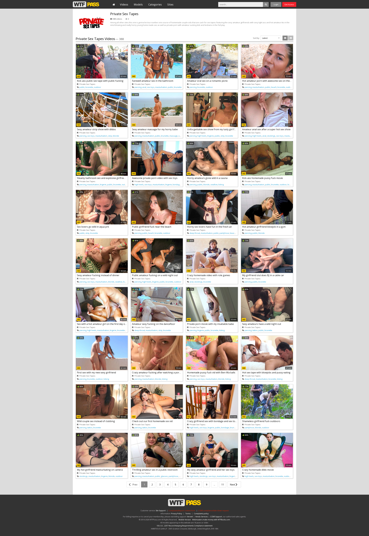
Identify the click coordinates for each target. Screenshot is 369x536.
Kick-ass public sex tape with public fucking (100, 80)
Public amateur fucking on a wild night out (155, 275)
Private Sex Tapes (87, 84)
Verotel (190, 516)
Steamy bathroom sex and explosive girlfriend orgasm (106, 178)
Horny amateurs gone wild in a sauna (207, 178)
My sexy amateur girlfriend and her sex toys (211, 469)
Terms (188, 513)
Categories (155, 4)
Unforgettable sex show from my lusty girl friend (213, 129)
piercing (137, 87)
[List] (290, 38)
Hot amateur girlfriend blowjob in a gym (264, 226)
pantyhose (224, 233)
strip (110, 136)
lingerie (210, 136)
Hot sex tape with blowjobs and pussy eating (266, 372)
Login (276, 4)
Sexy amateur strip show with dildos (96, 129)
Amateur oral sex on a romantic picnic (207, 80)
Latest (265, 38)
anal (144, 87)
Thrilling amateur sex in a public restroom (155, 469)
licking (221, 184)
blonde (116, 136)
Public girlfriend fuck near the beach (151, 226)
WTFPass (86, 4)
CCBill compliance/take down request (213, 510)
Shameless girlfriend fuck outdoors (261, 421)
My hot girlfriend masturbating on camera (100, 469)
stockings (271, 136)
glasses (164, 476)
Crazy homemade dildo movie (258, 469)
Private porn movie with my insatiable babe (210, 324)
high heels (201, 136)
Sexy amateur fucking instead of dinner (98, 275)
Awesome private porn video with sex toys (154, 178)
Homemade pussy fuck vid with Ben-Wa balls (211, 372)
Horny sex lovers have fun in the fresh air (209, 226)
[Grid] (285, 38)
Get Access (289, 4)
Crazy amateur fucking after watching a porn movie (160, 372)
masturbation (161, 87)
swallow (214, 184)
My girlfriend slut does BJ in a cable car (263, 275)
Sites (170, 4)
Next (233, 484)
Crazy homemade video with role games (208, 275)
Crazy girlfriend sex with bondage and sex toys (212, 421)
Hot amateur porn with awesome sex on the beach (269, 80)
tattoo (255, 330)
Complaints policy (201, 513)
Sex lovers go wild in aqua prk (93, 226)
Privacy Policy (176, 513)
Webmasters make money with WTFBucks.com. (211, 519)
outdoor (97, 87)
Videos (124, 4)
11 (222, 484)
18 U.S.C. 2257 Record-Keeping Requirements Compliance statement (184, 525)
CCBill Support (216, 516)
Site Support (161, 510)
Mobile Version (185, 519)
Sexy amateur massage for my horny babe (155, 129)
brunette (89, 87)
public (82, 87)
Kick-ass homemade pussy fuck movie (262, 178)
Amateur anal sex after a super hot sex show (266, 129)
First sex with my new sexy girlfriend (96, 372)
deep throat (195, 233)
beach (274, 87)
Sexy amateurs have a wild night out (261, 324)
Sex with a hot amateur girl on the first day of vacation (106, 324)
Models (138, 4)
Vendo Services (201, 516)
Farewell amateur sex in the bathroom (152, 80)
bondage (177, 184)
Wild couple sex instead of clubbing (96, 421)
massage (174, 136)
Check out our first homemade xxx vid (152, 421)
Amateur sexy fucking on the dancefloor (153, 324)
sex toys (150, 87)
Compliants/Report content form (182, 510)
